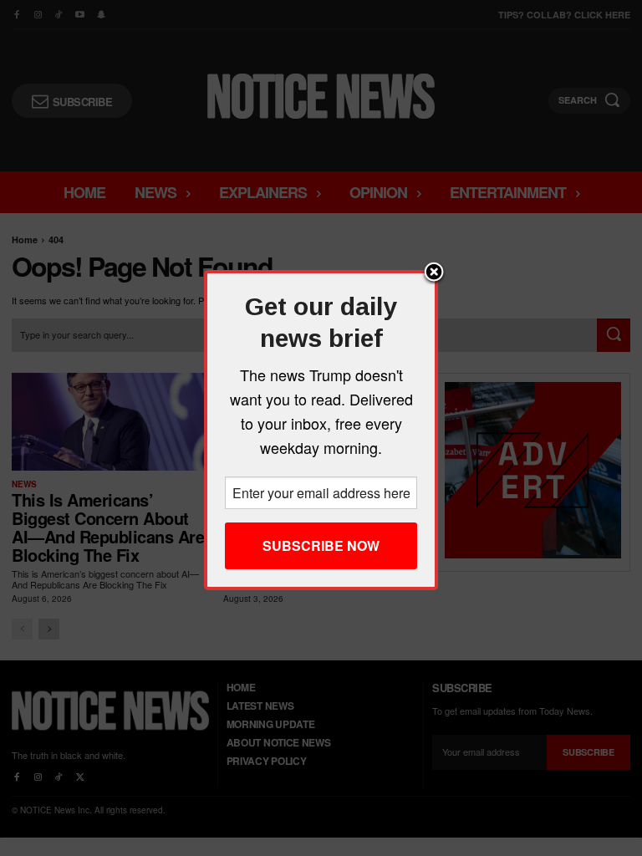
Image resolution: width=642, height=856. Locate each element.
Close (433, 273)
